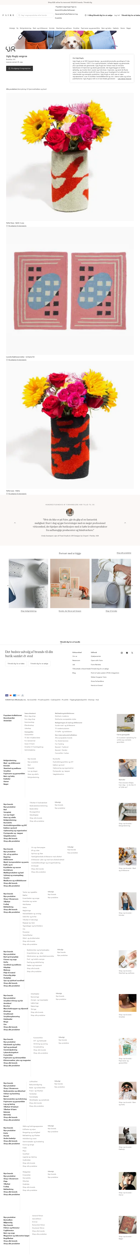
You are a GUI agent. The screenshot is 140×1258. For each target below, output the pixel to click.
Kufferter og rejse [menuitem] (29, 1129)
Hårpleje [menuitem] (7, 967)
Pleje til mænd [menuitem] (9, 972)
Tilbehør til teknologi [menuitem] (30, 920)
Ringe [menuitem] (6, 1022)
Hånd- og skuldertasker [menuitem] (31, 938)
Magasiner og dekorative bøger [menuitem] (16, 1236)
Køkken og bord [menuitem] (58, 765)
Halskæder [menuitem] (8, 1019)
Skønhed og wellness (64, 28)
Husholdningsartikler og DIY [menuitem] (63, 762)
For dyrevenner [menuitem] (29, 741)
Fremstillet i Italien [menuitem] (62, 753)
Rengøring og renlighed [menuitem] (31, 1132)
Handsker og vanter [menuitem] (30, 901)
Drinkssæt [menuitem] (34, 866)
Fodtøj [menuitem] (6, 904)
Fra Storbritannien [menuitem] (61, 741)
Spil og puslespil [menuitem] (10, 1047)
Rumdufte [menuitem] (56, 759)
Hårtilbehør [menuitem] (27, 904)
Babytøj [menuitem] (7, 1112)
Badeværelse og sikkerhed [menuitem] (14, 1091)
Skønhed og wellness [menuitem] (12, 768)
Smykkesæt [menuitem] (8, 1014)
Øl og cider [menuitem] (35, 850)
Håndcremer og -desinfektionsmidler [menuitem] (40, 956)
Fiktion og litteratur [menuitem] (11, 1228)
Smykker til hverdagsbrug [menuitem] (33, 747)
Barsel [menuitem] (6, 1096)
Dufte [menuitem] (6, 962)
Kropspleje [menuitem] (27, 1175)
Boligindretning (25, 28)
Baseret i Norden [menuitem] (61, 750)
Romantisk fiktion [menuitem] (38, 1225)
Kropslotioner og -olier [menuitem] (35, 953)
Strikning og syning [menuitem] (40, 1044)
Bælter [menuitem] (25, 895)
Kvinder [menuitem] (7, 766)
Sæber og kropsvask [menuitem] (34, 965)
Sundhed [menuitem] (26, 1154)
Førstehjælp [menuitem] (33, 1097)
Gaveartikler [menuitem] (28, 734)
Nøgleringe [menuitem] (27, 910)
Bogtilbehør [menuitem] (8, 1238)
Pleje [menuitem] (24, 1151)
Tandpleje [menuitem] (33, 1094)
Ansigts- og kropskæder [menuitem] (39, 1000)
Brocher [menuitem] (7, 1006)
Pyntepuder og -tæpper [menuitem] (61, 771)
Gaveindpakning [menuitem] (10, 1050)
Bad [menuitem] (29, 765)
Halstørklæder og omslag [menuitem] (32, 913)
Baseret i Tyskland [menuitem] (61, 747)
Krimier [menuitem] (35, 1222)
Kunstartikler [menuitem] (38, 1038)
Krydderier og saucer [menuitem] (12, 867)
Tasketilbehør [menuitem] (27, 935)
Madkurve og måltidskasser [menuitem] (15, 880)
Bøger (129, 28)
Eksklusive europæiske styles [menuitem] (65, 719)
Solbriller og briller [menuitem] (30, 917)
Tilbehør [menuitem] (7, 901)
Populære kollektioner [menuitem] (13, 715)
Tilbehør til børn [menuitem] (10, 1109)
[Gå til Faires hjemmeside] (8, 15)
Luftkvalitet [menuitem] (33, 1081)
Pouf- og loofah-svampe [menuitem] (35, 959)
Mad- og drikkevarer (40, 28)
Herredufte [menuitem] (27, 1178)
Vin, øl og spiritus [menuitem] (11, 854)
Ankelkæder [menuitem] (35, 994)
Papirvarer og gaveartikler (90, 28)
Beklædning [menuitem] (8, 907)
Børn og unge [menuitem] (9, 1233)
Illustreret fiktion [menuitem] (38, 1228)
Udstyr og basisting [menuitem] (12, 1093)
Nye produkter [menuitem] (33, 762)
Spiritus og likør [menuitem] (37, 853)
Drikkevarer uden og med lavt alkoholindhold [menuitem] (47, 860)
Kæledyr (116, 28)
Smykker (76, 28)
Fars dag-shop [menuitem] (29, 719)
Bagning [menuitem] (7, 857)
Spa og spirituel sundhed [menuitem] (14, 980)
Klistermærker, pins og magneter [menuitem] (17, 1060)
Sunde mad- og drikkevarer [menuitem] (65, 725)
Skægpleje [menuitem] (26, 1172)
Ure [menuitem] (24, 929)
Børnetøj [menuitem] (7, 1115)
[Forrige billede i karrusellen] (15, 523)
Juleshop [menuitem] (27, 728)
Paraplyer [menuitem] (26, 932)
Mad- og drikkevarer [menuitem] (12, 763)
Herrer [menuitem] (6, 781)
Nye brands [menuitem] (32, 759)
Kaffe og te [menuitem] (8, 865)
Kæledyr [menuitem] (7, 779)
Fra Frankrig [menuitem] (59, 744)
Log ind (117, 15)
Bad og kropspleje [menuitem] (11, 957)
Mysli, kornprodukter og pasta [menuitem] (16, 862)
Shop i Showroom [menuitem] (11, 899)
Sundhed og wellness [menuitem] (12, 965)
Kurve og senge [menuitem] (28, 1145)
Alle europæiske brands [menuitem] (63, 738)
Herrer (122, 28)
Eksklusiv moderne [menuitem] (62, 716)
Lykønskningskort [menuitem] (11, 1052)
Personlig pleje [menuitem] (10, 975)
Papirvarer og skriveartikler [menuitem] (15, 1058)
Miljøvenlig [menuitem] (8, 1222)
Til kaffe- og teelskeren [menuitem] (63, 731)
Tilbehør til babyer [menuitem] (11, 1107)
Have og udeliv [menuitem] (33, 774)
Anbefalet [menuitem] (8, 720)
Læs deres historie (124, 79)
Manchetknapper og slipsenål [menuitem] (16, 1008)
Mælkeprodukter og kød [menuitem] (14, 873)
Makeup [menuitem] (7, 970)
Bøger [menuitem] (6, 784)
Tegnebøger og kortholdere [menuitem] (33, 926)
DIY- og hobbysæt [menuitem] (39, 1041)
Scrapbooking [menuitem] (38, 1047)
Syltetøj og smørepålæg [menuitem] (13, 875)
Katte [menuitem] (6, 1133)
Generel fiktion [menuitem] (37, 1216)
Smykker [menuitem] (7, 771)
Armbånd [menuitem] (7, 1003)
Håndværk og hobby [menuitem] (12, 1044)
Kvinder (52, 28)
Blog (91, 15)
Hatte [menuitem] (25, 907)
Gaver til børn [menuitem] (29, 744)
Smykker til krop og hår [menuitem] (13, 1001)
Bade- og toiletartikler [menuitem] (37, 1088)
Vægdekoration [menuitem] (58, 774)
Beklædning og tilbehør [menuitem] (31, 1135)
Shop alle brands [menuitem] (10, 838)
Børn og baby (106, 28)
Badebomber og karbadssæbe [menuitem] (38, 950)
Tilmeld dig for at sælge (102, 15)
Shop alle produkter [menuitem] (12, 841)
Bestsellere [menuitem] (8, 1220)
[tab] (11, 89)
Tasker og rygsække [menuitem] (30, 892)
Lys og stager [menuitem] (33, 771)
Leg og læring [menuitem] (9, 1104)
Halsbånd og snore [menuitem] (30, 1138)
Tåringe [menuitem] (33, 1009)
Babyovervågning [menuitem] (35, 1084)
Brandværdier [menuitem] (9, 718)
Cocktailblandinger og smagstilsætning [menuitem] (45, 863)
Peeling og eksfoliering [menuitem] (35, 962)
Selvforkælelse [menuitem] (29, 750)
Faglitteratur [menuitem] (9, 1230)
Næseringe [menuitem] (35, 1006)
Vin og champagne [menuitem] (38, 847)
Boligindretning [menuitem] (10, 760)
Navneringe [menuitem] (35, 997)
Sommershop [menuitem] (29, 722)
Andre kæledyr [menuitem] (10, 1138)
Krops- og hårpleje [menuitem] (36, 1091)
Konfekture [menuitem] (8, 870)
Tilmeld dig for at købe (130, 15)
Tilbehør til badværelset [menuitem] (38, 803)
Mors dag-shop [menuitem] (30, 716)
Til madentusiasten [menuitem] (62, 728)
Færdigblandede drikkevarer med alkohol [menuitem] (46, 856)
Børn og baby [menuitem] (9, 776)
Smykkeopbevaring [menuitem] (12, 1016)
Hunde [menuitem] (6, 1136)
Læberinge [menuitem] (34, 1003)
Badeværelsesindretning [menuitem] (38, 806)
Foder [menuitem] (25, 1148)
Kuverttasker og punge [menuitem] (31, 898)
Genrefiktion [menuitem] (36, 1219)
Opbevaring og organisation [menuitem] (63, 768)
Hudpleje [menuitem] (7, 978)
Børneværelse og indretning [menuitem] (15, 1099)
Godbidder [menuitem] (27, 1160)
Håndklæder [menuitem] (34, 815)
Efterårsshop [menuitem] (29, 725)
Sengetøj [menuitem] (31, 768)
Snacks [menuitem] (7, 878)
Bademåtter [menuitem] (34, 809)
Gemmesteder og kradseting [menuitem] (33, 1141)
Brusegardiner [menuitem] (35, 812)
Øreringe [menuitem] (7, 1011)
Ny (17, 28)
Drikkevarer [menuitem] (8, 859)
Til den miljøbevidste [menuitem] (32, 738)
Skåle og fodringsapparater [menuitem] (33, 1126)
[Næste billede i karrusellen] (125, 523)
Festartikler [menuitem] (8, 1055)
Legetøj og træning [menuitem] (30, 1157)
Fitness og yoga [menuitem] (10, 959)
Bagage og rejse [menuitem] (29, 923)
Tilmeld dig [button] (87, 2)
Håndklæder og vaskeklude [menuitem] (39, 1100)
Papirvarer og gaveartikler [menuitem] (14, 773)
